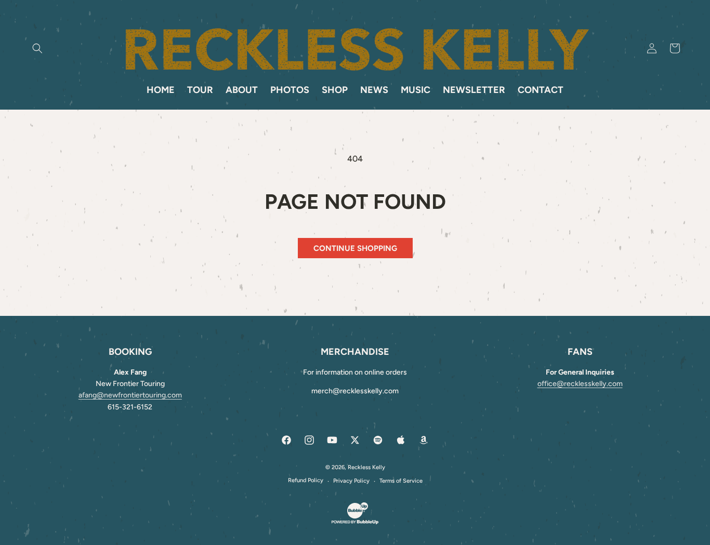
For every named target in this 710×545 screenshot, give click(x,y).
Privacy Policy (351, 480)
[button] (37, 48)
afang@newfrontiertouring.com (130, 395)
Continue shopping (355, 248)
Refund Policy (305, 480)
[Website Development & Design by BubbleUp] (355, 523)
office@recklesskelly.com (580, 383)
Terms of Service (401, 480)
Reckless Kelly (366, 467)
